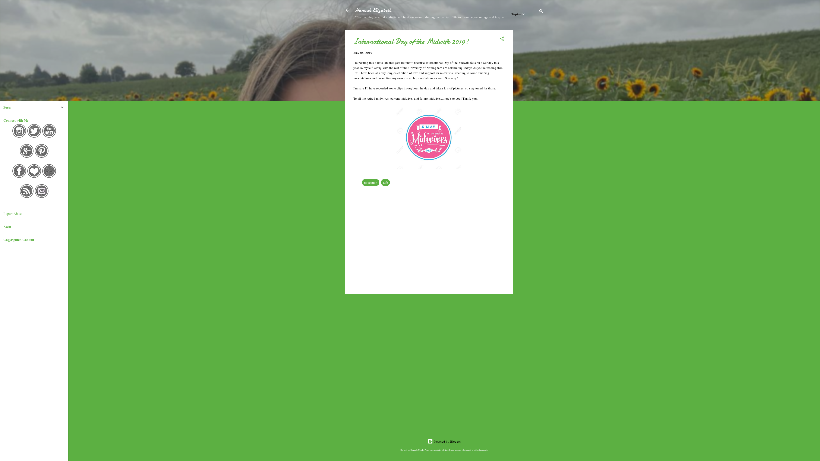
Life (385, 182)
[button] (501, 39)
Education (370, 182)
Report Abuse (12, 213)
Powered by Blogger (447, 441)
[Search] (541, 11)
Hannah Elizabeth (373, 10)
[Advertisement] (530, 94)
